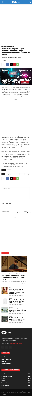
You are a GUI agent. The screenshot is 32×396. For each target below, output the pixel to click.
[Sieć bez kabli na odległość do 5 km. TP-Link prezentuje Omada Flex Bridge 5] (4, 301)
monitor (22, 174)
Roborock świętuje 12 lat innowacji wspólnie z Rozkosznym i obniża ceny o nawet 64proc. (17, 291)
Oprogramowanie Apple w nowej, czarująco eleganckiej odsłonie (7, 213)
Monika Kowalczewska (12, 57)
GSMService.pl (4, 43)
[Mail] (6, 347)
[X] (11, 64)
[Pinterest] (14, 64)
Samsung (3, 273)
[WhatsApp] (17, 64)
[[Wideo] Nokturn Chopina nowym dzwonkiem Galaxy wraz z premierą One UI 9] (14, 264)
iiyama (8, 170)
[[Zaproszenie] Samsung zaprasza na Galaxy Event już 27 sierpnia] (4, 310)
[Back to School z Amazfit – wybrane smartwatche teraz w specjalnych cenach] (4, 319)
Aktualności (5, 46)
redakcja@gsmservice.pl (16, 343)
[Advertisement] (16, 22)
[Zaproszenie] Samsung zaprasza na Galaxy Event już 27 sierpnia (17, 310)
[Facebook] (7, 64)
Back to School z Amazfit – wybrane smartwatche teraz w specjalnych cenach (17, 319)
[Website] (10, 347)
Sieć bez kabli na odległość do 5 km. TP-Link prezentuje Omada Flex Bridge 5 (17, 301)
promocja (27, 174)
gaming (7, 174)
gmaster (12, 174)
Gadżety (9, 43)
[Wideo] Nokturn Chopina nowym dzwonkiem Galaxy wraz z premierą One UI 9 (13, 277)
